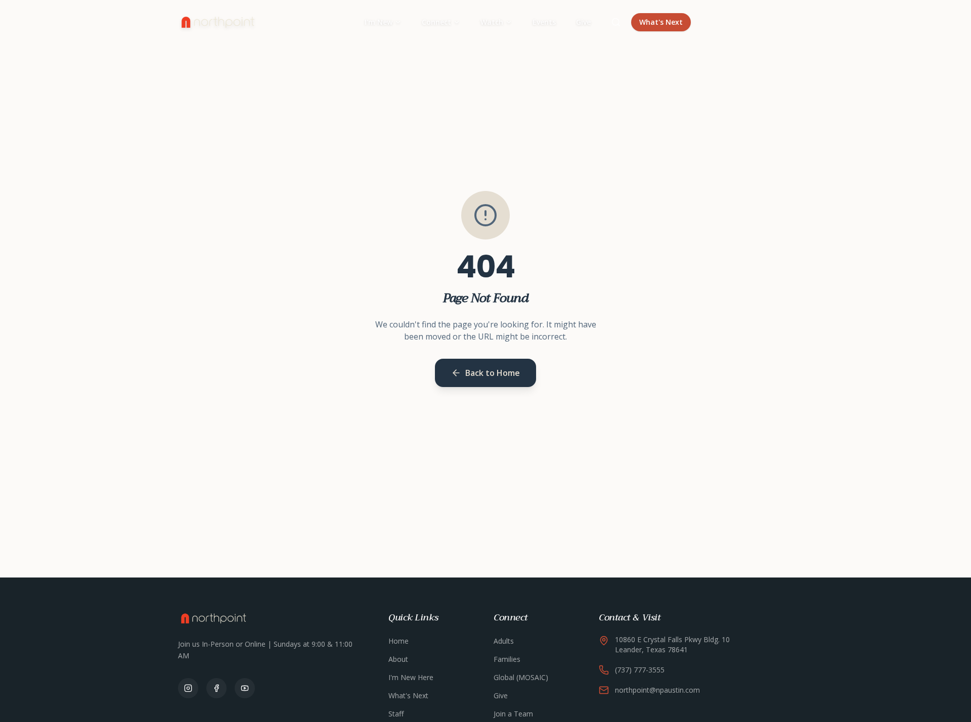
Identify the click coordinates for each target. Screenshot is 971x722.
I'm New (378, 22)
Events (544, 22)
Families (507, 659)
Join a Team (513, 713)
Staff (396, 713)
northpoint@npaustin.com (657, 690)
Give (583, 22)
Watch (491, 22)
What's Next (661, 22)
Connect (436, 22)
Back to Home (492, 372)
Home (398, 641)
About (398, 659)
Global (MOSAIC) (521, 677)
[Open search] (616, 22)
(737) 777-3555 (640, 670)
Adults (504, 641)
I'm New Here (410, 677)
